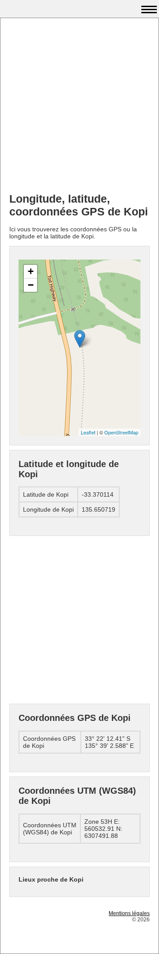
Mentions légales (129, 913)
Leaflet (88, 432)
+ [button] (31, 271)
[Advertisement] (79, 106)
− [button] (31, 284)
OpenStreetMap (121, 432)
